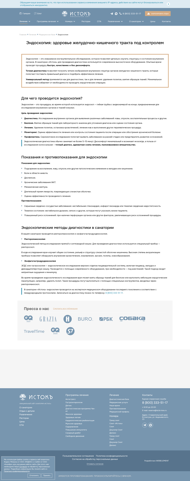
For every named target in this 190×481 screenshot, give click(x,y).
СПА (99, 21)
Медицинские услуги (118, 402)
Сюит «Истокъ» (116, 423)
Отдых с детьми (27, 411)
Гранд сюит (114, 420)
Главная (22, 34)
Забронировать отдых (160, 14)
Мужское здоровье (74, 423)
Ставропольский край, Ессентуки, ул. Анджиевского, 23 (155, 417)
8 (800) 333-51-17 (132, 13)
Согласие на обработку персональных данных (95, 459)
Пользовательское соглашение (78, 456)
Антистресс (71, 399)
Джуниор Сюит (116, 430)
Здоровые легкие (73, 417)
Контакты (166, 21)
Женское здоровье (74, 414)
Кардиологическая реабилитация (80, 420)
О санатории (135, 21)
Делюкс (112, 433)
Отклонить (34, 475)
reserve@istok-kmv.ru (157, 410)
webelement (162, 461)
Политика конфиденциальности (112, 456)
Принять (46, 475)
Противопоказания (117, 408)
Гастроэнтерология (74, 402)
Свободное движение (75, 436)
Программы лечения (46, 21)
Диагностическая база (119, 399)
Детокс (69, 405)
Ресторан (86, 21)
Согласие (23, 467)
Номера (68, 21)
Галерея (26, 14)
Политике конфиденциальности (17, 471)
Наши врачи (114, 405)
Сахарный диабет (73, 433)
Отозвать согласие (95, 464)
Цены (152, 21)
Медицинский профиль (119, 412)
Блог (39, 14)
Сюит (111, 426)
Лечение (23, 21)
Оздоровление (72, 427)
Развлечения (114, 21)
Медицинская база (47, 34)
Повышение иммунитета (76, 430)
